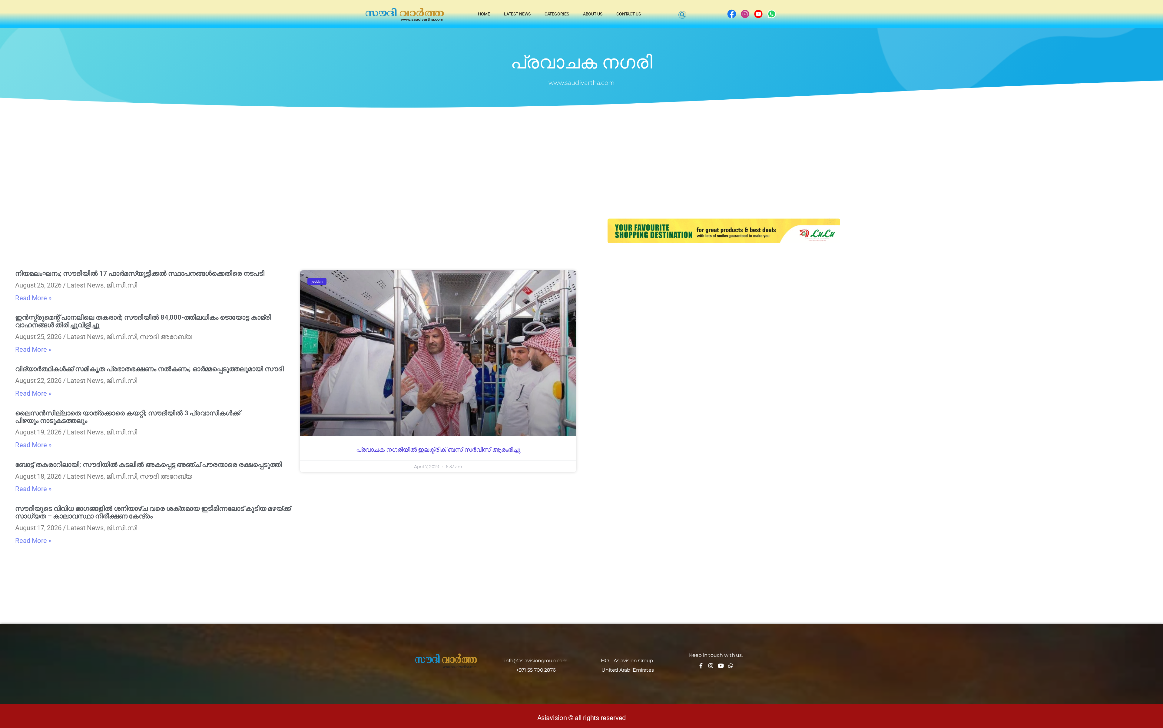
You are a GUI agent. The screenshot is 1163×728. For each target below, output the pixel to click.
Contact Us (628, 14)
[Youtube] (721, 665)
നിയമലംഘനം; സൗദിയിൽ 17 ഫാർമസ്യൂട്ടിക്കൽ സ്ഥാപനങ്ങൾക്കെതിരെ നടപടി (139, 273)
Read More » (33, 298)
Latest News (517, 14)
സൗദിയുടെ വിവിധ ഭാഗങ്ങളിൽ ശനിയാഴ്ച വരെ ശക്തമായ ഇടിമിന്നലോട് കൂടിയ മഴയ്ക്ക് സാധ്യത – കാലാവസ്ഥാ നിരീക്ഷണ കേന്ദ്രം (153, 512)
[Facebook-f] (701, 665)
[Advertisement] (581, 154)
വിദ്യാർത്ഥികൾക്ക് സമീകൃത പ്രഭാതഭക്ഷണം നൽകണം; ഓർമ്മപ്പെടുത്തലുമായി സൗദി (149, 369)
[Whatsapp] (731, 665)
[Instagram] (711, 665)
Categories (557, 14)
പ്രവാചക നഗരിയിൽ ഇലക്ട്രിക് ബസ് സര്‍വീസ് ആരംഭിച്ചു (438, 450)
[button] (682, 15)
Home (484, 14)
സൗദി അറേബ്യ (166, 337)
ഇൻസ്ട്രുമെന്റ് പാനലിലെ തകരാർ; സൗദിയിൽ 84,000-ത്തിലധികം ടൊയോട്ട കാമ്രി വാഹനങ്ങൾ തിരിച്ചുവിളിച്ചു (143, 321)
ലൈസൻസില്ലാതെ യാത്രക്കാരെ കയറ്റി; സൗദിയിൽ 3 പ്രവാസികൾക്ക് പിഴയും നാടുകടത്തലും (127, 416)
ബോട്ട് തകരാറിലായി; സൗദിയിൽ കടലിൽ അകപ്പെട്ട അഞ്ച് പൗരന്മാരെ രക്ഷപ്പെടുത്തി (148, 464)
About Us (592, 14)
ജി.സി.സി (121, 285)
